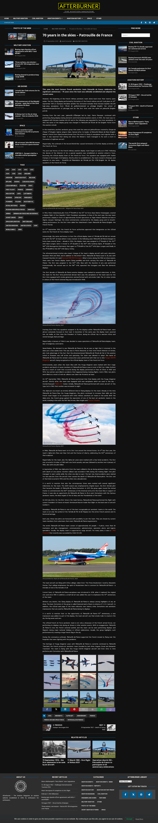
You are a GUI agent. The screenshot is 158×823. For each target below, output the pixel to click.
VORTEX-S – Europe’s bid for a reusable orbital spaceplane (26, 154)
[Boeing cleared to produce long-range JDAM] (9, 77)
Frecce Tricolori (94, 400)
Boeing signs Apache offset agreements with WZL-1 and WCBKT (26, 51)
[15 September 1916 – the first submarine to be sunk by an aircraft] (54, 749)
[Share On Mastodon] (110, 709)
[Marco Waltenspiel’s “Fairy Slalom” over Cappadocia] (122, 124)
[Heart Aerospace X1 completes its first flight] (122, 135)
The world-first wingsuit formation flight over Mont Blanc (138, 145)
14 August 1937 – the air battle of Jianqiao (139, 96)
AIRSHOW (9, 178)
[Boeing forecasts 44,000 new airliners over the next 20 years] (122, 60)
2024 (7, 174)
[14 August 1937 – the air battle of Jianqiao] (122, 97)
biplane (8, 182)
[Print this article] (92, 709)
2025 (13, 174)
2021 (19, 170)
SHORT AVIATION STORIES (90, 810)
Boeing (16, 182)
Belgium (32, 178)
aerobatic (58, 716)
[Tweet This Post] (56, 709)
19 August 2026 (134, 137)
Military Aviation (22, 45)
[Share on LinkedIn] (65, 709)
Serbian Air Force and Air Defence (25, 213)
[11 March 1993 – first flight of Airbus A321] (79, 749)
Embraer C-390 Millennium (50, 794)
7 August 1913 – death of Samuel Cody (140, 107)
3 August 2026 (21, 95)
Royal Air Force (11, 206)
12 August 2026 (21, 68)
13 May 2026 (20, 158)
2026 (19, 174)
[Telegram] (154, 22)
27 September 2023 (52, 41)
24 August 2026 (134, 126)
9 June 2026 (20, 147)
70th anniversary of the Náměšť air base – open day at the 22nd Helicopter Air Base (27, 103)
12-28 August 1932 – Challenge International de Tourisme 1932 (140, 85)
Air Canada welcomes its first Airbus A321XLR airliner (139, 69)
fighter (23, 186)
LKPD (19, 194)
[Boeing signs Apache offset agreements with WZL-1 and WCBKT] (9, 52)
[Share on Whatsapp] (101, 709)
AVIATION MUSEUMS (88, 794)
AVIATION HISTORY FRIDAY (105, 790)
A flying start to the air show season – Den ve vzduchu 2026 (26, 115)
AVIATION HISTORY (74, 18)
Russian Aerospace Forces (15, 210)
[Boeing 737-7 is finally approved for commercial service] (122, 49)
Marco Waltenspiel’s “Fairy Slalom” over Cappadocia (138, 123)
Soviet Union (10, 217)
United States (26, 226)
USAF (35, 226)
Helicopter (10, 194)
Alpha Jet (58, 384)
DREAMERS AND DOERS (88, 798)
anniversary (81, 716)
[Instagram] (150, 22)
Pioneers (9, 202)
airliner (27, 174)
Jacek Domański (66, 41)
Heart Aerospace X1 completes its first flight (140, 133)
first (30, 186)
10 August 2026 (21, 79)
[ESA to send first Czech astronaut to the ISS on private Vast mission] (9, 132)
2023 (49, 716)
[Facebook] (141, 22)
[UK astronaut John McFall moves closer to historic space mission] (9, 145)
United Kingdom (12, 226)
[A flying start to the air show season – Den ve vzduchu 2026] (9, 116)
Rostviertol (28, 202)
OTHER (98, 18)
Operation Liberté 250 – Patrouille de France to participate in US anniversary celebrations (103, 763)
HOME (6, 18)
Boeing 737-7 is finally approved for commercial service (140, 48)
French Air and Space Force (54, 720)
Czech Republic (11, 186)
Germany (29, 190)
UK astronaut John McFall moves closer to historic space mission (27, 143)
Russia (22, 206)
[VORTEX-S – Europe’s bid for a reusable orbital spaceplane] (9, 155)
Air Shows (22, 86)
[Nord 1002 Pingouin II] (22, 36)
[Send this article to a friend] (83, 709)
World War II (10, 229)
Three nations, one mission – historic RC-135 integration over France (27, 64)
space (20, 217)
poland (18, 202)
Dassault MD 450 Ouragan (72, 258)
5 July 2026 (133, 150)
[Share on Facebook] (47, 709)
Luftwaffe (27, 194)
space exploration (13, 222)
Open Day (18, 197)
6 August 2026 (134, 110)
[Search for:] (135, 35)
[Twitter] (146, 22)
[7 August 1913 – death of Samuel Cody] (122, 108)
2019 (7, 170)
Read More (139, 819)
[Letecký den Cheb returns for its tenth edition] (9, 93)
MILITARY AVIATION (20, 18)
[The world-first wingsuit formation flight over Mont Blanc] (122, 145)
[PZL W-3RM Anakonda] (12, 36)
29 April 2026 (133, 73)
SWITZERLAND (27, 222)
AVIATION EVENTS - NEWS (104, 782)
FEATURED (102, 798)
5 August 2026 (134, 51)
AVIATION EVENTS (54, 18)
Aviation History (135, 80)
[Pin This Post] (74, 709)
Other (136, 117)
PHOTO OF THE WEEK (88, 806)
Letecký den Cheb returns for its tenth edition (27, 91)
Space (22, 125)
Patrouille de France (75, 720)
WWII (20, 229)
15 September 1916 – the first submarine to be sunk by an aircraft (54, 762)
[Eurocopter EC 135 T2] (31, 37)
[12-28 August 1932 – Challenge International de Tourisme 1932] (122, 86)
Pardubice (28, 197)
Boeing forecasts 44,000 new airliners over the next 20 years (140, 58)
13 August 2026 (134, 99)
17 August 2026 (21, 56)
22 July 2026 (133, 62)
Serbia (8, 213)
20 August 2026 (134, 89)
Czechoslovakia (28, 182)
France (92, 716)
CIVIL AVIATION (37, 18)
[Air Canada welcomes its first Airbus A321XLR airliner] (122, 71)
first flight (10, 190)
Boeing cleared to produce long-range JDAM (27, 76)
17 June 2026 (20, 108)
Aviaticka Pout (20, 178)
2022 (25, 170)
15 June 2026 (20, 136)
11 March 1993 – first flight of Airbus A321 (78, 761)
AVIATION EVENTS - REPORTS (90, 786)
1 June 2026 (20, 118)
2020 (13, 170)
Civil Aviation (135, 42)
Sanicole (31, 210)
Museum (9, 197)
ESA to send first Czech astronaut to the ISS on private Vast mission (27, 132)
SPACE (89, 18)
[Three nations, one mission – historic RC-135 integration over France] (9, 64)
